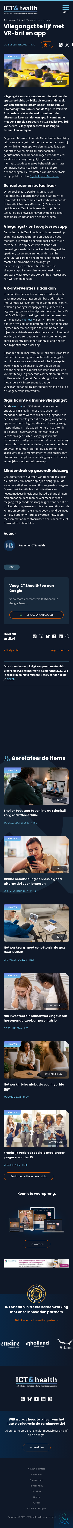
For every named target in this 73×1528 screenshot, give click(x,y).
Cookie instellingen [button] (36, 1508)
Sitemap (36, 1497)
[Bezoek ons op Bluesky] (30, 1399)
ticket (10, 679)
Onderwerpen (36, 1480)
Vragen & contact (36, 1468)
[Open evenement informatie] (63, 1518)
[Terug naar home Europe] (20, 9)
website (17, 406)
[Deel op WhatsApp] (67, 636)
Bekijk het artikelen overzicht (28, 1176)
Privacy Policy (36, 1485)
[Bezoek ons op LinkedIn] (43, 1399)
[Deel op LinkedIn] (61, 636)
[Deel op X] (67, 45)
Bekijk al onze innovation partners (36, 1320)
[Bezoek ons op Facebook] (36, 1399)
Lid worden (37, 1244)
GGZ (21, 20)
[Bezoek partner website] (31, 1344)
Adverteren (36, 1474)
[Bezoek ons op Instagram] (50, 1399)
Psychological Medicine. (44, 176)
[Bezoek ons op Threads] (23, 1399)
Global (36, 1502)
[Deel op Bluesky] (48, 636)
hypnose (27, 319)
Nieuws (12, 20)
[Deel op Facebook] (54, 636)
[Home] (5, 20)
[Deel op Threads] (61, 45)
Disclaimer (37, 1491)
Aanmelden (36, 1447)
